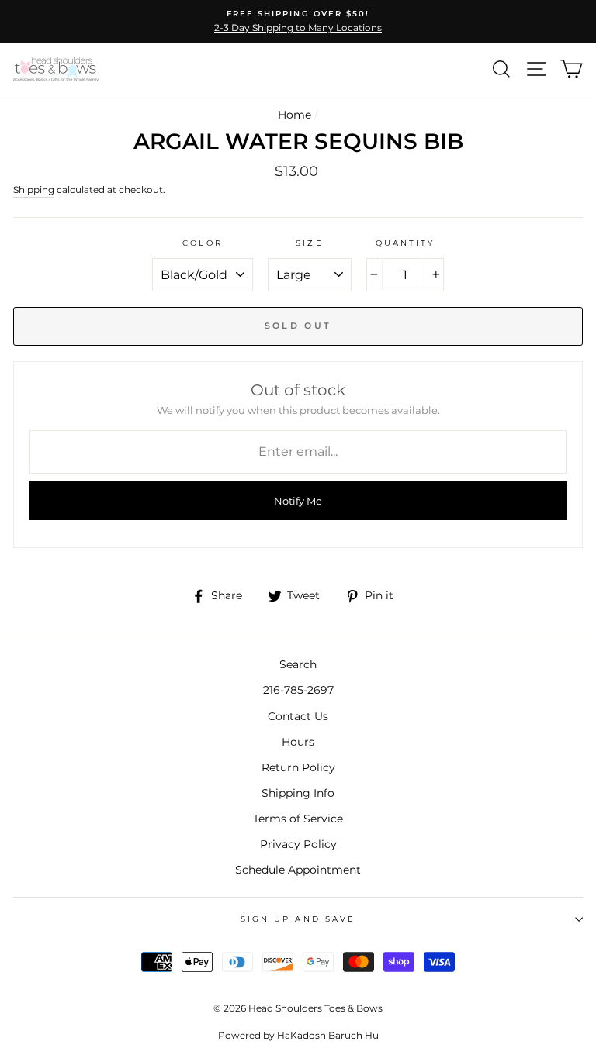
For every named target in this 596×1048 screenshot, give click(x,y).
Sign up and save (298, 919)
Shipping (33, 189)
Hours (298, 742)
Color (202, 243)
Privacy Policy (298, 844)
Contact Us (298, 716)
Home (294, 115)
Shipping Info (298, 793)
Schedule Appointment (298, 870)
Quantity (405, 243)
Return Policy (298, 767)
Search (298, 664)
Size (309, 243)
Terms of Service (298, 818)
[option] (298, 22)
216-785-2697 (298, 690)
